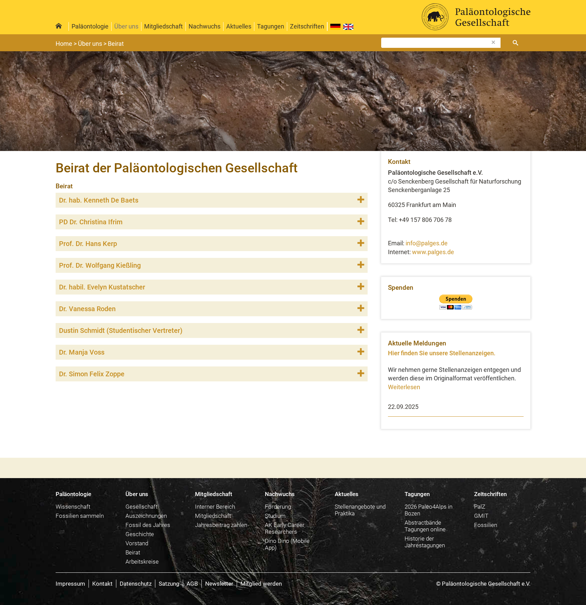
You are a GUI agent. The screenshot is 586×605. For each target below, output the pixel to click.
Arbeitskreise (142, 561)
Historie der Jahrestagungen (425, 542)
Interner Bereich (215, 506)
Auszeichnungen (146, 515)
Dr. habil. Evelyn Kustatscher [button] (102, 287)
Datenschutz (136, 583)
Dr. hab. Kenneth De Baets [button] (98, 200)
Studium (275, 515)
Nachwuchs (204, 26)
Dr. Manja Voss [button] (81, 352)
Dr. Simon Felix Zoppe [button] (91, 374)
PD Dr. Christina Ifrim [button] (90, 222)
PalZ (479, 506)
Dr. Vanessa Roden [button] (87, 309)
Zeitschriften (307, 26)
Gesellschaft (141, 506)
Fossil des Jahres (147, 525)
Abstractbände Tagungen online (425, 526)
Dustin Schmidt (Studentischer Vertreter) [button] (120, 330)
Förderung (278, 506)
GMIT (481, 515)
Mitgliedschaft (163, 26)
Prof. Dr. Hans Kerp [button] (88, 244)
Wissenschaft (73, 506)
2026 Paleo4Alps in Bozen (428, 510)
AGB (192, 583)
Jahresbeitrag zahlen (221, 525)
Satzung (169, 583)
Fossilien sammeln (80, 515)
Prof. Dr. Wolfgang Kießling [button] (100, 265)
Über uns (126, 26)
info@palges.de (427, 243)
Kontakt (102, 583)
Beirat (132, 552)
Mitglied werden (261, 583)
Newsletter (219, 583)
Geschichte (139, 534)
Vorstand (136, 543)
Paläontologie (90, 26)
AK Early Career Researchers (285, 528)
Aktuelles (238, 26)
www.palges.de (433, 252)
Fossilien (485, 525)
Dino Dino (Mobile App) (287, 544)
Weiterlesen (404, 387)
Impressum (70, 583)
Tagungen (270, 26)
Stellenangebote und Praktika (360, 510)
